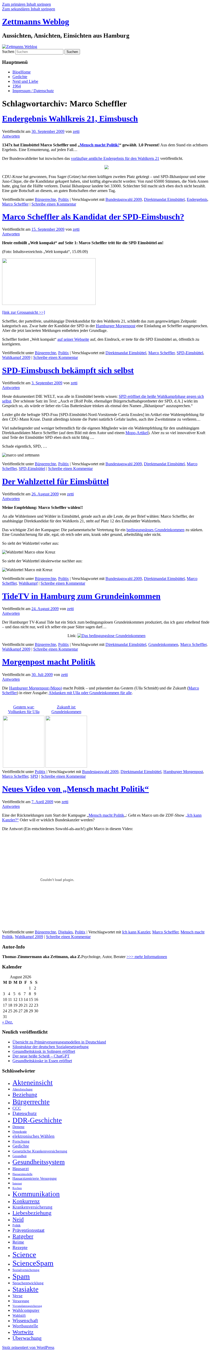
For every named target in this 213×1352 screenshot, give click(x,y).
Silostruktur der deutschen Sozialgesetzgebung (50, 1046)
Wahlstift (19, 1315)
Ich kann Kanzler (136, 932)
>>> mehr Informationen (147, 956)
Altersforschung (22, 1089)
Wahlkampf (28, 583)
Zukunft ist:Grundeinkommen (66, 709)
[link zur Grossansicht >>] (23, 312)
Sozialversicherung (25, 1270)
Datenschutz (24, 1113)
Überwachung (27, 1338)
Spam (21, 1276)
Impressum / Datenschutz (33, 90)
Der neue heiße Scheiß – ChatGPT (41, 1056)
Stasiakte (25, 1289)
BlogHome (21, 72)
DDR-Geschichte (37, 1120)
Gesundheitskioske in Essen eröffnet (42, 1061)
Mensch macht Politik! (99, 145)
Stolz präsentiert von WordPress (28, 1347)
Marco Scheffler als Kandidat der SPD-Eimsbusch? (93, 216)
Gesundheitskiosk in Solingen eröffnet (43, 1051)
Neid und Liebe (25, 81)
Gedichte (19, 76)
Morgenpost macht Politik (48, 661)
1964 (16, 86)
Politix (63, 199)
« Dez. (7, 1022)
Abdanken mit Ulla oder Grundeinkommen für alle (90, 693)
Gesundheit (19, 1156)
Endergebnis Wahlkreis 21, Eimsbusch (70, 118)
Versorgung (20, 1301)
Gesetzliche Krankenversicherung (39, 1151)
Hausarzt (20, 1168)
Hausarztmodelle (22, 1174)
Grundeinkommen (163, 644)
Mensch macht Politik (106, 815)
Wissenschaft (25, 1320)
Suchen (8, 51)
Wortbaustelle (25, 1325)
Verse (17, 1295)
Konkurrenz (26, 1201)
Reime (18, 1242)
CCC (16, 1108)
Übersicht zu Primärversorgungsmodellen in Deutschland (59, 1042)
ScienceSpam (33, 1263)
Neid (18, 1219)
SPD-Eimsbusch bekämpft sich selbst (68, 370)
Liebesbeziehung (31, 1213)
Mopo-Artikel (136, 433)
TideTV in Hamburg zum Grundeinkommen (81, 596)
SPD (34, 776)
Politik (16, 1225)
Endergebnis (197, 199)
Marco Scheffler (15, 204)
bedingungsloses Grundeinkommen (155, 530)
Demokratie (19, 1132)
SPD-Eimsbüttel (190, 353)
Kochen (17, 1188)
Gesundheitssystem (38, 1162)
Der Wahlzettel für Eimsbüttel (55, 481)
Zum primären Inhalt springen (26, 4)
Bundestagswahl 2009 (123, 199)
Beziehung (24, 1094)
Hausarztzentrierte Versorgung (34, 1178)
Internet (17, 1183)
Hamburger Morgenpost (115, 326)
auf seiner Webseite (73, 339)
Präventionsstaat (28, 1230)
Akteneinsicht (32, 1083)
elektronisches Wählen (33, 1136)
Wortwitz (23, 1332)
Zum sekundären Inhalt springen (28, 9)
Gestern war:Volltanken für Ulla (23, 709)
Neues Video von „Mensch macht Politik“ (75, 789)
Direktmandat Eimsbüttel (164, 199)
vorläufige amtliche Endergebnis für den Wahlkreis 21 (115, 158)
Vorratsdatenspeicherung (27, 1306)
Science (24, 1254)
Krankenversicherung (32, 1207)
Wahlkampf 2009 (16, 357)
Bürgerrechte (45, 199)
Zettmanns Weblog (35, 21)
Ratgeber (22, 1236)
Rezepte (20, 1247)
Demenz (18, 1127)
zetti (76, 131)
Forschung (21, 1141)
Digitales (65, 932)
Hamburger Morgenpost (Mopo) (35, 688)
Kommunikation (36, 1194)
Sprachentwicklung (28, 1283)
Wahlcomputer (25, 1310)
